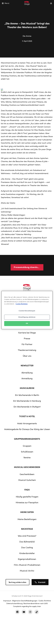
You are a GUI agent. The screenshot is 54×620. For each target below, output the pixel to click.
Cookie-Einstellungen (27, 311)
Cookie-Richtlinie (22, 304)
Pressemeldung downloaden (28, 267)
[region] (27, 310)
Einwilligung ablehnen (27, 317)
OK (27, 323)
